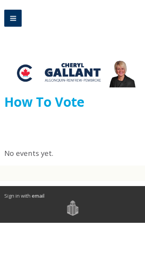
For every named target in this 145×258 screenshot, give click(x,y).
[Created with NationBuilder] (72, 207)
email (38, 195)
